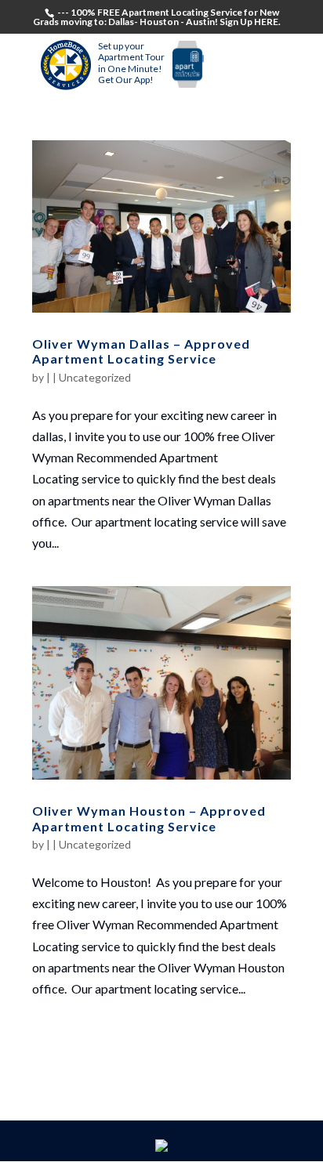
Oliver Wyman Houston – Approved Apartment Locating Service (149, 818)
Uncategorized (95, 377)
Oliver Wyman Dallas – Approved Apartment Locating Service (141, 351)
